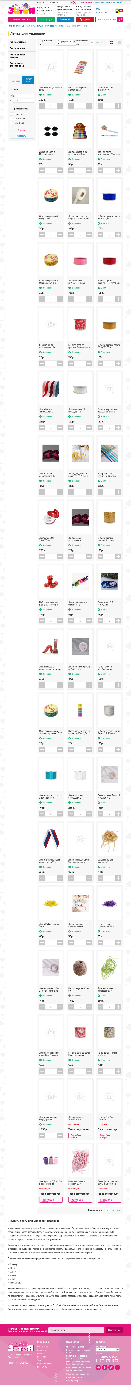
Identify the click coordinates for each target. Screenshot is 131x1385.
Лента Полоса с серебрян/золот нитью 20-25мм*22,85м (50, 668)
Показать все (29, 80)
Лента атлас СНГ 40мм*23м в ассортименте (105, 88)
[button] (60, 106)
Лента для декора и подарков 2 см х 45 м (78, 217)
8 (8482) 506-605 (64, 10)
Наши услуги (46, 19)
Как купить (42, 1367)
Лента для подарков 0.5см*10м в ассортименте (77, 603)
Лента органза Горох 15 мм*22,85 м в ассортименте (79, 668)
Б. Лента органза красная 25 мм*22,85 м (108, 281)
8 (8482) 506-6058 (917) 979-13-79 (108, 1359)
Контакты (41, 1357)
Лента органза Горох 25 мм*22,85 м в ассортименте (109, 796)
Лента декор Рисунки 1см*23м (107, 1054)
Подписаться (114, 1330)
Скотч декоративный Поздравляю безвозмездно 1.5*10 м (50, 217)
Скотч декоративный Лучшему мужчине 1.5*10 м (50, 732)
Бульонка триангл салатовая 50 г (106, 989)
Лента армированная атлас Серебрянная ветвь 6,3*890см (49, 1054)
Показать (22, 130)
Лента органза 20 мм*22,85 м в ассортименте (76, 410)
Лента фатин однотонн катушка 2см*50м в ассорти (108, 1182)
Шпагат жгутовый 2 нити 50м (79, 989)
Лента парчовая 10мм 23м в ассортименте (49, 989)
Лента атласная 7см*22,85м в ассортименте (75, 1118)
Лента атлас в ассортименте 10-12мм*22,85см (47, 475)
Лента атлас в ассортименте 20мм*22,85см (75, 539)
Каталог (30, 26)
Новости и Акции (45, 1363)
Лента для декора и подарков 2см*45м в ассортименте (78, 475)
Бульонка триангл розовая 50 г (76, 1182)
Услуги (40, 1360)
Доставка (41, 1350)
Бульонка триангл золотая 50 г (106, 861)
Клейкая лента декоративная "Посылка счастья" (109, 153)
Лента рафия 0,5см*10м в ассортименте (50, 1182)
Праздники (85, 19)
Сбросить (21, 136)
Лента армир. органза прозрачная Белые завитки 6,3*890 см (108, 410)
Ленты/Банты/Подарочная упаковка (52, 26)
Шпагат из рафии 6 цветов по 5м (77, 88)
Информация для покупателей (108, 2)
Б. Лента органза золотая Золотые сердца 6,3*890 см (107, 539)
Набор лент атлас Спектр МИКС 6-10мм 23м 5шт (107, 475)
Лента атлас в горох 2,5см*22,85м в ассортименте (48, 796)
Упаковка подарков (75, 1347)
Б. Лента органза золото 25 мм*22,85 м (109, 346)
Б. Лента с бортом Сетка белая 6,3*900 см (109, 732)
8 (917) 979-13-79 (63, 7)
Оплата (40, 1353)
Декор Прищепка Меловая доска (47, 153)
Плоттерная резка (74, 1381)
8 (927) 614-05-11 (44, 8)
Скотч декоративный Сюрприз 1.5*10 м (48, 281)
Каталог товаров (20, 19)
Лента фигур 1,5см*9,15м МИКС (50, 88)
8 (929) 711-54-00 (83, 7)
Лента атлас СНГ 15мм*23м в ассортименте (105, 603)
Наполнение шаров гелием (78, 1367)
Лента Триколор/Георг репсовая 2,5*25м (49, 861)
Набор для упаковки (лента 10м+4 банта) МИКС (48, 603)
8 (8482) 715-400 (83, 10)
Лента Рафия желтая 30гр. (49, 925)
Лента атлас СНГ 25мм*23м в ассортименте (47, 539)
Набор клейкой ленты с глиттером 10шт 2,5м (79, 732)
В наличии (16, 80)
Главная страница (16, 26)
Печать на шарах (74, 1377)
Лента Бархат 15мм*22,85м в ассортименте (46, 410)
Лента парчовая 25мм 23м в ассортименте (78, 861)
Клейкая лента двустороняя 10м (47, 346)
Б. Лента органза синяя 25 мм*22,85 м (109, 217)
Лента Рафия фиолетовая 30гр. (106, 925)
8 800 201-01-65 (85, 2)
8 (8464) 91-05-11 (44, 11)
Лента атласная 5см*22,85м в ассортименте (75, 796)
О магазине (42, 1347)
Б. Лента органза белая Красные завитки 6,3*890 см (79, 1054)
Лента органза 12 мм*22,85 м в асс (76, 281)
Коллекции (65, 19)
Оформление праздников (77, 1374)
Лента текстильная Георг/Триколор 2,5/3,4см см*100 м (48, 1118)
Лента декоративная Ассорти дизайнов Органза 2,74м (77, 153)
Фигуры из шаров (74, 1371)
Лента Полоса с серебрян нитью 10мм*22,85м (105, 668)
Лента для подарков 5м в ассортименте (79, 925)
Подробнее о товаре (77, 1136)
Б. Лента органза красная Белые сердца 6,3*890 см (79, 346)
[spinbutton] (51, 106)
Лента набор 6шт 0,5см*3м (106, 1118)
